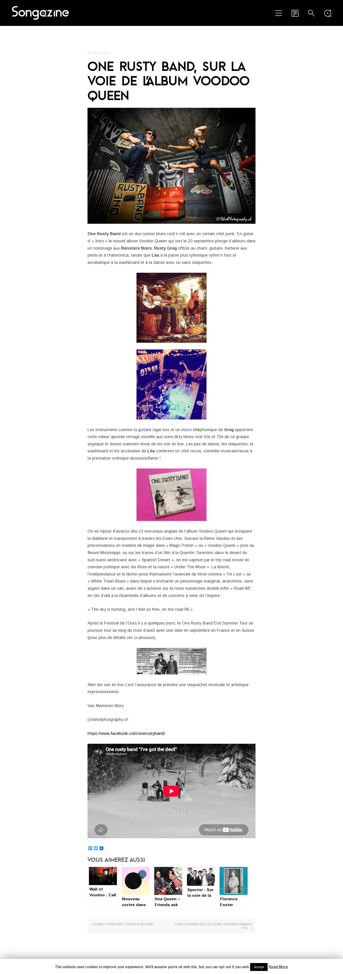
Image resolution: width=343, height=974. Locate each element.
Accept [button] (259, 967)
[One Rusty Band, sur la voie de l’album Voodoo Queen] (172, 166)
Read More (278, 967)
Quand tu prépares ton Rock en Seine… (125, 924)
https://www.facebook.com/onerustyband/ (126, 733)
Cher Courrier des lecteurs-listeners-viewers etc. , (213, 926)
